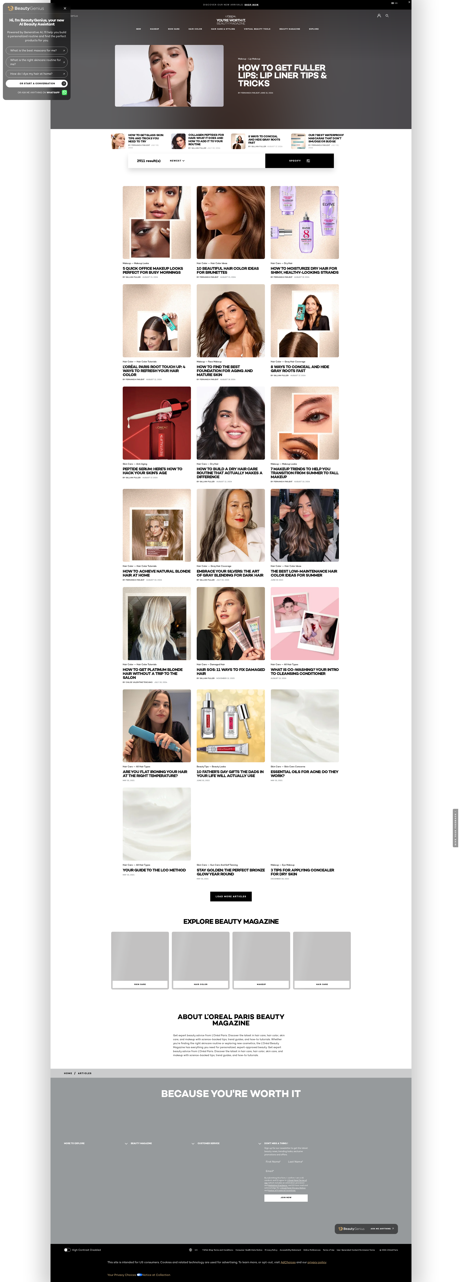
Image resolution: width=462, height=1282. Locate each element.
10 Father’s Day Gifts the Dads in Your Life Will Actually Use (230, 773)
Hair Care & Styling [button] (223, 29)
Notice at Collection (156, 1275)
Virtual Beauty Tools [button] (257, 29)
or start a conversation (37, 83)
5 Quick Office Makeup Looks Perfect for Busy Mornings (153, 270)
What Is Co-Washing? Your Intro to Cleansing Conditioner (305, 671)
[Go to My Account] (379, 16)
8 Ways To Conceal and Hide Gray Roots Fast (264, 139)
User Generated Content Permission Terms (356, 1250)
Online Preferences (312, 1250)
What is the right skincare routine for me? (35, 62)
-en (196, 1249)
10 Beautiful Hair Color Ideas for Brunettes (228, 270)
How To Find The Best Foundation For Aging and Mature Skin (225, 370)
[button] (456, 828)
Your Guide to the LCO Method (154, 869)
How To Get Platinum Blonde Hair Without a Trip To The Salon (152, 673)
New (138, 29)
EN (392, 3)
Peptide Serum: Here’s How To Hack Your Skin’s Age (152, 470)
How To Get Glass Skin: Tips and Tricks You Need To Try (146, 138)
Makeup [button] (154, 29)
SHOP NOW (252, 4)
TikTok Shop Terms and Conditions (217, 1250)
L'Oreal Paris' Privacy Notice (293, 1188)
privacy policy (317, 1262)
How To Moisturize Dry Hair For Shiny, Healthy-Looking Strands (305, 270)
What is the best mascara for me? (33, 50)
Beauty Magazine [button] (290, 29)
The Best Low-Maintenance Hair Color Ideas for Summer (304, 573)
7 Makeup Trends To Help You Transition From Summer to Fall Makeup (305, 472)
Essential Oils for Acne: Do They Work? (304, 773)
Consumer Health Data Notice (249, 1250)
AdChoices (288, 1262)
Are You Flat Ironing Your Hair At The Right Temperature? (155, 773)
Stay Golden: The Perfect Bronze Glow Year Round (231, 871)
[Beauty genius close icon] (65, 8)
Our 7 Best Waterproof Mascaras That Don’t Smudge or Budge (326, 138)
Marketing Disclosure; (277, 1185)
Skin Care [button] (174, 29)
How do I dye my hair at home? (31, 73)
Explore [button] (314, 29)
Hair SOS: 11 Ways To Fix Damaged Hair (231, 671)
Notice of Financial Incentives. (282, 1190)
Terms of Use (328, 1250)
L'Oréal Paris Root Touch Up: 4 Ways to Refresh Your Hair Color (154, 370)
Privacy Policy (271, 1250)
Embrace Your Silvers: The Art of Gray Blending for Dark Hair (230, 573)
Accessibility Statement (290, 1250)
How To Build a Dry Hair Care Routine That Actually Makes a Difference (229, 472)
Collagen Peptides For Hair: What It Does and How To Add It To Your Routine (206, 139)
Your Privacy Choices (122, 1275)
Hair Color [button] (195, 29)
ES (396, 3)
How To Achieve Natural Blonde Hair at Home (156, 573)
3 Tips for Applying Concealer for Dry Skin (302, 871)
